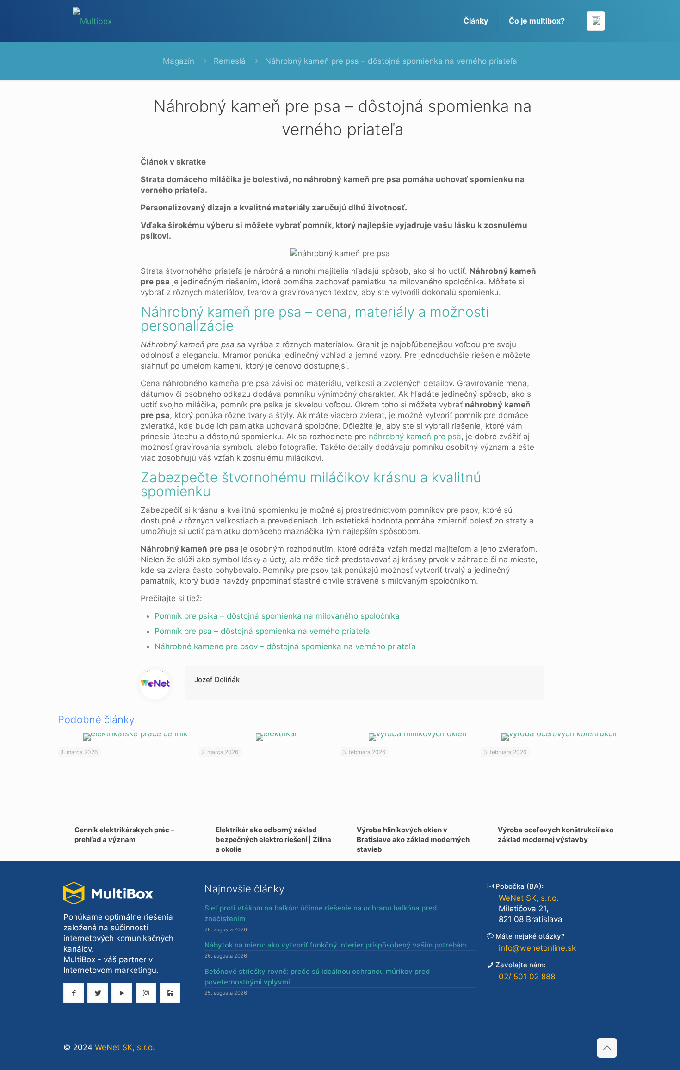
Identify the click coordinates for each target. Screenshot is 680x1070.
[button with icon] (73, 993)
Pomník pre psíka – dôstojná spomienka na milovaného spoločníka (277, 616)
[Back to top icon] (607, 1048)
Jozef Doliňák (217, 679)
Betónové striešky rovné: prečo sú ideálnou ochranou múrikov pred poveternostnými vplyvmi (317, 976)
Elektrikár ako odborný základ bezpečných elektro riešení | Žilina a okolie (273, 839)
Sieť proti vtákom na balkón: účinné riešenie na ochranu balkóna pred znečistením (320, 913)
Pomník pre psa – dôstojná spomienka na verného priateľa (262, 631)
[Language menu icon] (596, 21)
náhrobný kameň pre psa (415, 436)
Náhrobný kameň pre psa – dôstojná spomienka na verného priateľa (391, 61)
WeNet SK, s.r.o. (529, 898)
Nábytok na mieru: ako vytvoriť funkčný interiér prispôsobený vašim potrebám (335, 945)
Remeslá (230, 61)
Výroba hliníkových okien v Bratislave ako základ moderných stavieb (413, 839)
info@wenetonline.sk (537, 948)
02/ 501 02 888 (527, 976)
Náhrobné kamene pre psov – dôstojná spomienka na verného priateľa (285, 646)
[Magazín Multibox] (92, 21)
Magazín (178, 61)
